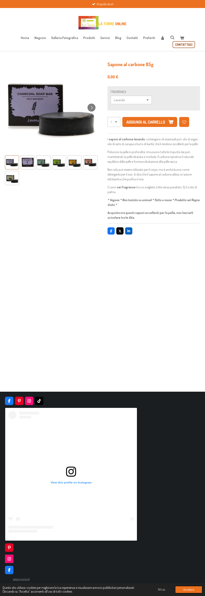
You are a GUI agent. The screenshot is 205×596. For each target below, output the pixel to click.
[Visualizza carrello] (182, 37)
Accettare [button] (188, 589)
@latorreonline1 (21, 579)
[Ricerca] (172, 37)
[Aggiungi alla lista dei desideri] (184, 122)
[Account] (162, 37)
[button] (12, 162)
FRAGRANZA (118, 92)
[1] (114, 122)
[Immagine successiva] (91, 108)
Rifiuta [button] (161, 589)
